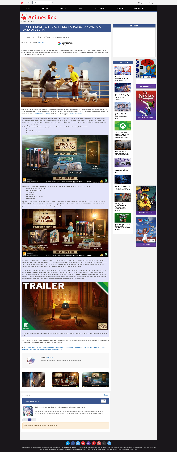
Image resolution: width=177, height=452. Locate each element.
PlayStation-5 (78, 347)
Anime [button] (26, 9)
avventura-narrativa (45, 349)
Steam (29, 347)
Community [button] (138, 9)
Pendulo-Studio (34, 349)
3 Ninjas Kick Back (145, 118)
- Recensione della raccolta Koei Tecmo (122, 116)
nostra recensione (76, 114)
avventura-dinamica (48, 347)
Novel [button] (62, 9)
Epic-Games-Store (95, 347)
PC (25, 347)
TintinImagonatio (57, 349)
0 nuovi (106, 395)
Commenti (41, 42)
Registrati (142, 3)
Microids (39, 347)
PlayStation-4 (69, 347)
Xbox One (86, 347)
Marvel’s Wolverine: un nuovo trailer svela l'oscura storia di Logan (122, 188)
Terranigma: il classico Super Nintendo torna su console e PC (122, 78)
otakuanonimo (29, 401)
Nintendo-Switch (60, 347)
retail (103, 347)
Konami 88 (146, 244)
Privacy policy (133, 449)
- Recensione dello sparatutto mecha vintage (121, 207)
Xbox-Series (25, 349)
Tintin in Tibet (145, 86)
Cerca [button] (119, 9)
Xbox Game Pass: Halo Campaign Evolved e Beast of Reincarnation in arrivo (122, 227)
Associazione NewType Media (69, 447)
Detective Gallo (146, 213)
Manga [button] (44, 9)
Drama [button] (79, 9)
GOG (33, 347)
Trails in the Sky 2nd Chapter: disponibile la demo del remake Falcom (122, 97)
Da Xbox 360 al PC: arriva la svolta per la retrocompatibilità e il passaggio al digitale (122, 135)
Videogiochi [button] (99, 9)
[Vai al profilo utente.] (31, 360)
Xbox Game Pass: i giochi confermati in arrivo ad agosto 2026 (122, 153)
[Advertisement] (111, 18)
